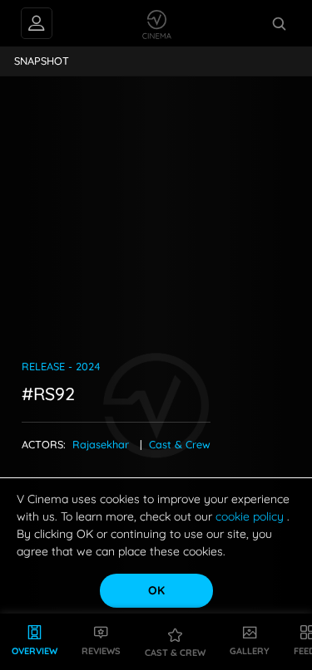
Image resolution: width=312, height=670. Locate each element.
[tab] (42, 61)
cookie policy (251, 516)
